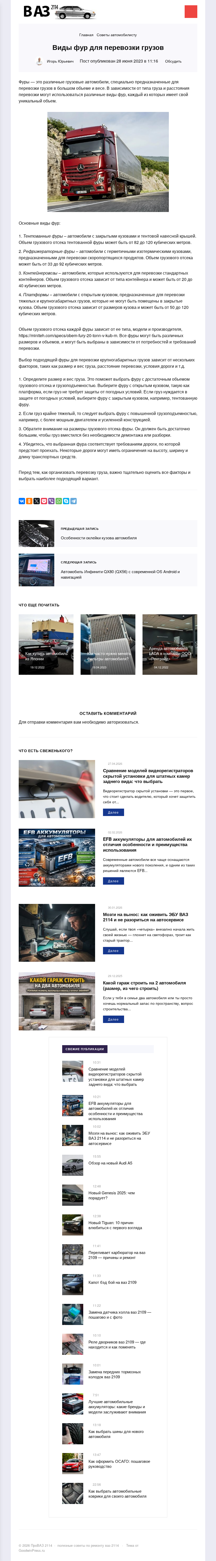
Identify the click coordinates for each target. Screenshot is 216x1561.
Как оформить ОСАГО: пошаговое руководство (119, 1463)
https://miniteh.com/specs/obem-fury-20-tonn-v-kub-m (68, 335)
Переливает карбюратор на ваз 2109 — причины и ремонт (117, 1254)
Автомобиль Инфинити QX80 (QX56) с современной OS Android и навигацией (37, 570)
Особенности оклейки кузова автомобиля (37, 533)
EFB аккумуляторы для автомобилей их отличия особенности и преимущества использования (147, 844)
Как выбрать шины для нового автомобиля (116, 1433)
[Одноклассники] (29, 501)
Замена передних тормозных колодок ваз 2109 (115, 1374)
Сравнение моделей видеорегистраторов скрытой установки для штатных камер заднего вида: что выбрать (148, 775)
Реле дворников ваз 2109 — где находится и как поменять (117, 1344)
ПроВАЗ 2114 (58, 14)
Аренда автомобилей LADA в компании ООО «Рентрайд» (170, 653)
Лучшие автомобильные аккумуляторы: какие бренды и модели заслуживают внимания (117, 1406)
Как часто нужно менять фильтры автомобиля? (109, 655)
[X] (36, 501)
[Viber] (51, 501)
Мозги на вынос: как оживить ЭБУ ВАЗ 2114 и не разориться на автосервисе (145, 917)
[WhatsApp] (59, 501)
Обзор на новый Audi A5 (110, 1163)
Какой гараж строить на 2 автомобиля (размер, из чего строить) (144, 985)
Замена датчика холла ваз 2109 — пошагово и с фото (120, 1314)
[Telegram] (73, 501)
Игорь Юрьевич (60, 61)
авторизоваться (122, 722)
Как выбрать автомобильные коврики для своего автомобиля (117, 1493)
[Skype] (66, 501)
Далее (113, 812)
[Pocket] (44, 501)
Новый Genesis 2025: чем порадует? (112, 1195)
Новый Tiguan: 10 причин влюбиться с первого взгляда (115, 1225)
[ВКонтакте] (22, 501)
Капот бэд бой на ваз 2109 (112, 1282)
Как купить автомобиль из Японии (46, 655)
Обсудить (172, 61)
